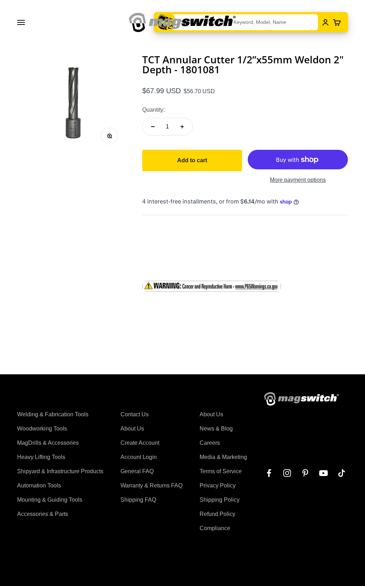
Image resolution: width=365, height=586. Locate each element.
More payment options (298, 180)
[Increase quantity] (182, 126)
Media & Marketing (223, 457)
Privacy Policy (218, 485)
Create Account (139, 443)
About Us (132, 429)
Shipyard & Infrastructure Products (60, 471)
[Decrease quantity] (153, 126)
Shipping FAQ (138, 500)
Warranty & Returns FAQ (151, 485)
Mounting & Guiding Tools (49, 500)
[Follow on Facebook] (269, 473)
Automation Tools (39, 485)
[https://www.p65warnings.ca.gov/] (245, 286)
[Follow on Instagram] (287, 473)
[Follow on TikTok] (341, 473)
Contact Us (134, 414)
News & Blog (216, 429)
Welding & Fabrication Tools (52, 414)
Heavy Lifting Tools (41, 457)
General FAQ (137, 471)
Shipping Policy (220, 500)
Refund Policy (217, 514)
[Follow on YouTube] (323, 473)
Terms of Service (221, 471)
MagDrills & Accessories (48, 443)
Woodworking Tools (42, 429)
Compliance (215, 528)
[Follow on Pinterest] (305, 473)
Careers (210, 443)
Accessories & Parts (42, 514)
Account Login (138, 457)
